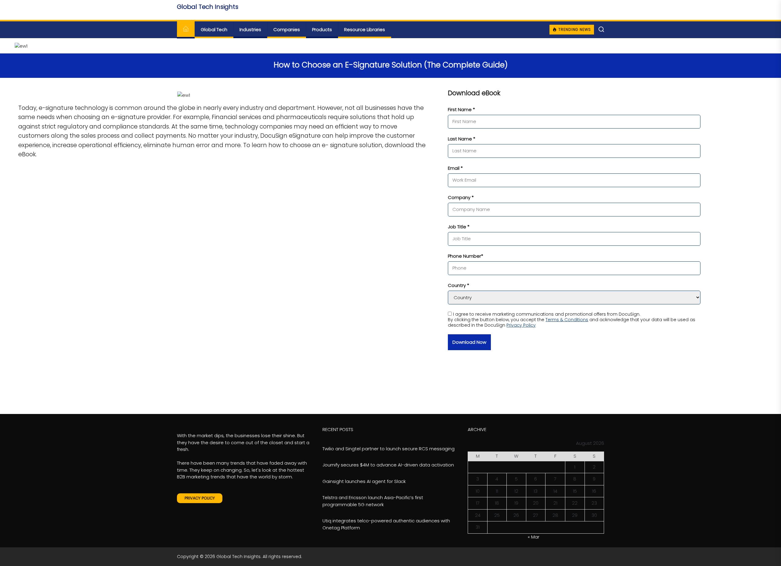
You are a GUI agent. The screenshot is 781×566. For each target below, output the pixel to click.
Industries (250, 29)
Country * (458, 285)
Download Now (469, 342)
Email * (455, 168)
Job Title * (459, 226)
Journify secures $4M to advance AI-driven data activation (388, 465)
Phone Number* (465, 256)
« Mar (533, 537)
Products (322, 29)
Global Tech (214, 29)
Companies (286, 29)
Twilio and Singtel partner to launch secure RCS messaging (388, 448)
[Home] (186, 29)
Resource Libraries (364, 29)
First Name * (461, 109)
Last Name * (461, 139)
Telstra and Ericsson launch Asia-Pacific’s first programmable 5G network (372, 501)
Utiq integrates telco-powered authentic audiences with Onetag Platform (386, 524)
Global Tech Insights (207, 6)
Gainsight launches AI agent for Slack (364, 481)
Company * (461, 197)
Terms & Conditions (566, 320)
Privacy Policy (521, 325)
